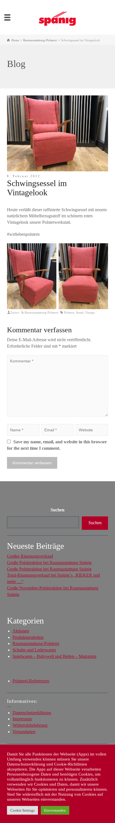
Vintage (90, 312)
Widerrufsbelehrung (30, 725)
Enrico (15, 312)
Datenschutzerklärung (32, 712)
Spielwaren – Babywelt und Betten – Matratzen (54, 656)
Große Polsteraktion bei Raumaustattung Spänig (49, 562)
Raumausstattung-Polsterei (41, 312)
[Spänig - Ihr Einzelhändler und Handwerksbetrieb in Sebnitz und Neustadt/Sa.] (57, 17)
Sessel (79, 312)
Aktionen (21, 631)
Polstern (69, 312)
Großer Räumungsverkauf (30, 556)
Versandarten (24, 731)
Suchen (57, 509)
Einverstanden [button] (55, 810)
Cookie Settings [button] (22, 810)
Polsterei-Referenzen (31, 680)
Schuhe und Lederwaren (34, 650)
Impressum (22, 718)
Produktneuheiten (28, 637)
